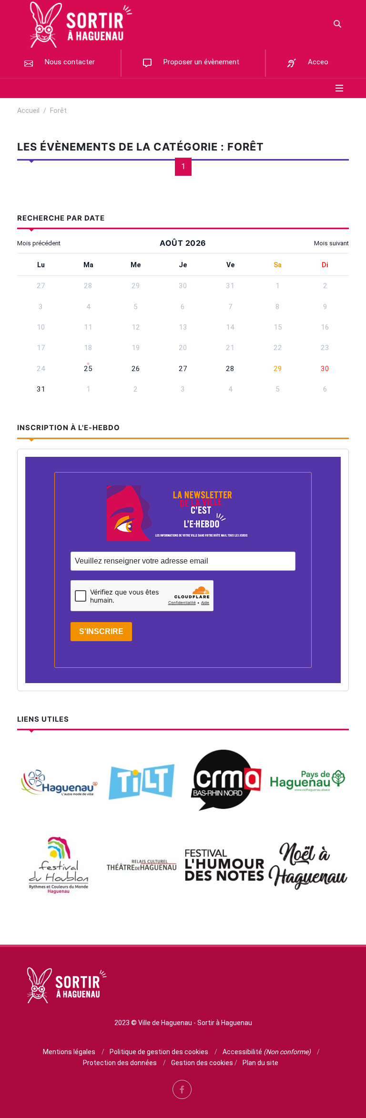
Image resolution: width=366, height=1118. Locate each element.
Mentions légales (69, 1052)
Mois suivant (331, 243)
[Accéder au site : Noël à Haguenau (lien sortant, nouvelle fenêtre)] (308, 865)
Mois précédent (39, 243)
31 (41, 389)
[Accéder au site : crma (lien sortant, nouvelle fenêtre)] (224, 782)
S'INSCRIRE (101, 631)
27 (183, 368)
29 (278, 368)
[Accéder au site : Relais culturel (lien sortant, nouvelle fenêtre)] (141, 865)
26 (136, 368)
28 (230, 368)
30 (325, 368)
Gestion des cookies (202, 1063)
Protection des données (120, 1063)
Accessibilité (267, 1052)
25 (88, 368)
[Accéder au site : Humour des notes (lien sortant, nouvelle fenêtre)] (224, 865)
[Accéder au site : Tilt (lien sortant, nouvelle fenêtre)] (141, 782)
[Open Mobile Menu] (339, 88)
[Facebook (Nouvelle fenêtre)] (182, 1089)
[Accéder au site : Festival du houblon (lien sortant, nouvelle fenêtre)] (58, 865)
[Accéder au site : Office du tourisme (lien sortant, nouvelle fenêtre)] (308, 782)
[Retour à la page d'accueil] (78, 24)
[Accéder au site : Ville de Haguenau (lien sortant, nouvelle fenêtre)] (58, 782)
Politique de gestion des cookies (159, 1052)
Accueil (28, 111)
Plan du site (260, 1063)
